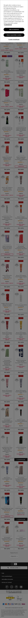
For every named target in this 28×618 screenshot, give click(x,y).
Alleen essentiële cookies (14, 35)
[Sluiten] (26, 1)
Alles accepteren (14, 29)
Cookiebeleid (8, 24)
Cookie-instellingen (14, 39)
